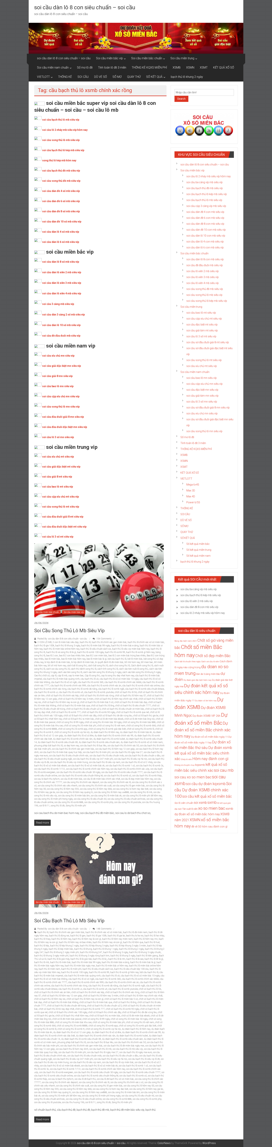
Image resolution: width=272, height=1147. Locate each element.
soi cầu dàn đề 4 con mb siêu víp (205, 211)
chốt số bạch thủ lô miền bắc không (60, 1002)
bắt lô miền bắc (134, 659)
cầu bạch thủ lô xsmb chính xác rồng (69, 985)
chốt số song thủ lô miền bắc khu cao (73, 1022)
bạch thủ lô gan (77, 935)
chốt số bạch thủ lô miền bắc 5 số (96, 702)
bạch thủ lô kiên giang (147, 955)
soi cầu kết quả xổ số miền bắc (207, 796)
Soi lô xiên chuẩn (183, 803)
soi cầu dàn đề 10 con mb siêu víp (206, 229)
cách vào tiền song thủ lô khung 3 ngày (102, 672)
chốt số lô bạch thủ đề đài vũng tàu (115, 715)
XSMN (190, 67)
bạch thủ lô (85, 642)
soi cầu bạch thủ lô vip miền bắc (118, 1062)
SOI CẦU (83, 77)
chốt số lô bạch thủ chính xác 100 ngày (68, 1012)
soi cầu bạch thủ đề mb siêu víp (61, 170)
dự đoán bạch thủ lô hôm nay (105, 732)
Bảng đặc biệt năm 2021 (185, 641)
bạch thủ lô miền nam (49, 969)
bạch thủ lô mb (41, 962)
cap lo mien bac (76, 675)
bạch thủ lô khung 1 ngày (105, 949)
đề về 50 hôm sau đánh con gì (209, 826)
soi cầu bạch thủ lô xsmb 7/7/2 (49, 769)
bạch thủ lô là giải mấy (58, 959)
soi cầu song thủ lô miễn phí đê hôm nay (142, 795)
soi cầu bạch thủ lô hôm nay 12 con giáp (115, 749)
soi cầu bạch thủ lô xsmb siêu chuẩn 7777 (122, 772)
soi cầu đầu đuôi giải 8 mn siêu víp (63, 416)
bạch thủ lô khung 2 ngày (187, 77)
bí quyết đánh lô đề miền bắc (109, 662)
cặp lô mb (62, 675)
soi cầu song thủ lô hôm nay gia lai (146, 1089)
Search (181, 98)
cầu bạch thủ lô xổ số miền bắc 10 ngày (119, 679)
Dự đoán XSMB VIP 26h (206, 715)
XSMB (177, 67)
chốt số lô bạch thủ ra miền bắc (78, 719)
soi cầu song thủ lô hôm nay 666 (96, 789)
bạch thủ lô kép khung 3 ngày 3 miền (128, 945)
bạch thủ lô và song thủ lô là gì (61, 652)
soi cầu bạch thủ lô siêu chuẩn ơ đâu (142, 755)
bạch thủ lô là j (100, 959)
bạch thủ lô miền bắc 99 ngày (95, 645)
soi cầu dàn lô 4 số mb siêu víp (60, 231)
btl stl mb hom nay (57, 665)
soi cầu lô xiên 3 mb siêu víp (202, 277)
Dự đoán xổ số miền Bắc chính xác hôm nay (202, 730)
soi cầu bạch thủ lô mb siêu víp (60, 119)
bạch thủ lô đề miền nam (135, 932)
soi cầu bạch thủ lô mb (100, 1049)
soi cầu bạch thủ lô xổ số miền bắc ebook (60, 1065)
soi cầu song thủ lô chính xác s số (126, 1082)
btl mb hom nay (132, 662)
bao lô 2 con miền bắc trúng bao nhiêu (127, 655)
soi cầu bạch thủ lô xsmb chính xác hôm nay (87, 769)
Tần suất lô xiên (190, 809)
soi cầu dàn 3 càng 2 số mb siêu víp (63, 314)
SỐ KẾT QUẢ (154, 77)
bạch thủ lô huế (151, 942)
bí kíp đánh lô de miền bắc (57, 662)
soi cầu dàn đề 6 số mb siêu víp (61, 201)
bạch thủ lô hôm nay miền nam (117, 939)
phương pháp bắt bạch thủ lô (48, 745)
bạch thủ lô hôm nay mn (146, 939)
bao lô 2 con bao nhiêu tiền (72, 655)
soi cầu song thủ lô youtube (127, 802)
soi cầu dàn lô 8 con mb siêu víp (205, 259)
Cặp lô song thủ (92, 675)
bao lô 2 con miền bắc (96, 655)
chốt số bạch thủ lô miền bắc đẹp (131, 702)
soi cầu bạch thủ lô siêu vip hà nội (130, 759)
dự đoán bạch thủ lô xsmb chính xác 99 (114, 735)
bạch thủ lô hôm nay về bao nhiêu (75, 942)
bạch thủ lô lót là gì (154, 959)
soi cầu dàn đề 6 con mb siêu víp (205, 217)
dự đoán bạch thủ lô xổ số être (78, 735)
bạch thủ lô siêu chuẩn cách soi (95, 649)
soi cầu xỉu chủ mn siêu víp (58, 355)
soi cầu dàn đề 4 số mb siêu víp (61, 190)
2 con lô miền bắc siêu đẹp (66, 642)
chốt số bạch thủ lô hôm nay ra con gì (60, 702)
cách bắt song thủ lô (98, 665)
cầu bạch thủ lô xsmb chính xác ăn (104, 685)
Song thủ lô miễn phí (76, 805)
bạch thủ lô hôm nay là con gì (86, 939)
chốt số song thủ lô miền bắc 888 (139, 722)
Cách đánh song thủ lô (142, 665)
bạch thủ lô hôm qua (133, 942)
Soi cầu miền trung (182, 58)
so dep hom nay (71, 745)
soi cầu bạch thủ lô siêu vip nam (104, 762)
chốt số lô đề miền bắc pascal (66, 1019)
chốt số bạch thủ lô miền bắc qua (73, 705)
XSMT (204, 67)
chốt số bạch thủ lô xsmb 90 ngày (98, 712)
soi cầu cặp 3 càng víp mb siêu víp (206, 206)
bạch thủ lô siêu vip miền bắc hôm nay (131, 649)
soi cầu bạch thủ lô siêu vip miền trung (69, 762)
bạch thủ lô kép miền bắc (61, 949)
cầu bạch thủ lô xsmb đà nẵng (82, 689)
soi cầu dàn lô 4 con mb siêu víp (205, 241)
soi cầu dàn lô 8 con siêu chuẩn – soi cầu (84, 7)
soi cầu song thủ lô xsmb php (98, 802)
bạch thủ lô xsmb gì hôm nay (140, 652)
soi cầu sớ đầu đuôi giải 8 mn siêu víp (208, 407)
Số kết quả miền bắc (198, 543)
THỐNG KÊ (65, 77)
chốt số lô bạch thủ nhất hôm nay (72, 1015)
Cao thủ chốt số (42, 675)
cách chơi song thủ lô (119, 665)
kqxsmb (200, 765)
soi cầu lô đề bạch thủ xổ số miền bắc (115, 1079)
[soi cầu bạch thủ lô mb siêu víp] (93, 870)
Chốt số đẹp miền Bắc (213, 656)
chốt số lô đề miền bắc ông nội (140, 719)
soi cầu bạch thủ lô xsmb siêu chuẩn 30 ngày (78, 772)
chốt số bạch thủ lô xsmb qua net (132, 712)
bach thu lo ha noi (134, 935)
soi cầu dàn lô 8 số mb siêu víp (60, 261)
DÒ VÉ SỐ (100, 77)
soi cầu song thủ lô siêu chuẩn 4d (90, 799)
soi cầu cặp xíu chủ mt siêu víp (204, 318)
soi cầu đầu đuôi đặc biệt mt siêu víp (64, 526)
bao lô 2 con (52, 655)
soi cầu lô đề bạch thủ (85, 1079)
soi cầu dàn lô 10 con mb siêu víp (205, 235)
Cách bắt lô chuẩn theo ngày (187, 661)
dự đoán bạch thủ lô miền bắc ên (136, 732)
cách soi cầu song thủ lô (58, 669)
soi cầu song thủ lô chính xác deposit (81, 782)
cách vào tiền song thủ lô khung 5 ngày (141, 672)
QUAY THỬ (134, 77)
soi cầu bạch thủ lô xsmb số (117, 775)
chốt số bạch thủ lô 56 (126, 692)
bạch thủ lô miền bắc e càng (125, 645)
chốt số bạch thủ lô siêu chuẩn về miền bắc (123, 709)
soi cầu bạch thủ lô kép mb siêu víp (63, 150)
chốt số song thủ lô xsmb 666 (141, 725)
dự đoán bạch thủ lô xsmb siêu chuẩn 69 (58, 742)
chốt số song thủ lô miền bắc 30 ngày (103, 722)
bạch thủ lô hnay (42, 939)
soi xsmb (200, 802)
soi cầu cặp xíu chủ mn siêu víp (204, 383)
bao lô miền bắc (52, 659)
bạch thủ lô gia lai (116, 935)
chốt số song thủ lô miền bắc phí (80, 725)
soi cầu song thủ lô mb (141, 792)
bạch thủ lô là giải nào (81, 959)
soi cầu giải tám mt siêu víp (202, 330)
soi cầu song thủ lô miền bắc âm (74, 795)
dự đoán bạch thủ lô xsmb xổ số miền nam (142, 742)
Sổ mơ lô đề (85, 67)
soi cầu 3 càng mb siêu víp (58, 303)
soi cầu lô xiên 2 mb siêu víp (202, 271)
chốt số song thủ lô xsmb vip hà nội (72, 732)
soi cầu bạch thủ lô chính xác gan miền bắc (73, 749)
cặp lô (54, 675)
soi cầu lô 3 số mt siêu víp (57, 536)
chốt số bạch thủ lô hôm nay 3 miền (75, 699)
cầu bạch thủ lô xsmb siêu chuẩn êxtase (144, 689)
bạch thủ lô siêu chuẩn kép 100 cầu (131, 969)
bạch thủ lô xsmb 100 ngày (90, 652)
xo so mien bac (211, 808)
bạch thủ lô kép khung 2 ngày (64, 945)
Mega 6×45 (192, 484)
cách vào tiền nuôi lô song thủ (133, 669)
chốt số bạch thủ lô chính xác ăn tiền (52, 992)
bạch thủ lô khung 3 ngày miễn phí (51, 955)
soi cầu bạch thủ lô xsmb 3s (149, 765)
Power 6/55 (193, 502)
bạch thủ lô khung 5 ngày (122, 955)
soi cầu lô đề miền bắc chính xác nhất (101, 779)
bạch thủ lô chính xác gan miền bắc (109, 642)
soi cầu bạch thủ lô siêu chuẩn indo (107, 755)
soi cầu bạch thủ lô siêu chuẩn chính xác (68, 755)
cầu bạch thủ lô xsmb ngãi (111, 689)
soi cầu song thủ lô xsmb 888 (68, 802)
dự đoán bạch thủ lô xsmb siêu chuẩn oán (99, 742)
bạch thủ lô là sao (134, 959)
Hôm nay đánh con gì (210, 759)
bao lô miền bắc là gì (97, 659)
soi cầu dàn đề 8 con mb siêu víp (205, 223)
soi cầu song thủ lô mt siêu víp (60, 506)
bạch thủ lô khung (83, 949)
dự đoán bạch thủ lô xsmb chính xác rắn (72, 739)
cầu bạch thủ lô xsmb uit (71, 692)
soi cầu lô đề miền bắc (71, 779)
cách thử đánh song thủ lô (83, 669)
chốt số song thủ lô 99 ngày (70, 722)
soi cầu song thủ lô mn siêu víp (61, 406)
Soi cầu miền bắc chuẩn (146, 58)
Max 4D (190, 496)
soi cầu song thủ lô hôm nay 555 (63, 789)
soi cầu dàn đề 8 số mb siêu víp (61, 211)
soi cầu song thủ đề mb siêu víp (61, 180)
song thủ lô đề (58, 805)
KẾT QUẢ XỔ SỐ (223, 67)
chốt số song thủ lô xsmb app (72, 729)
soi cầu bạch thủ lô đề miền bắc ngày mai (124, 1045)
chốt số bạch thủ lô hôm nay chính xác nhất (116, 699)
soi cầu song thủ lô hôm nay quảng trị (74, 792)
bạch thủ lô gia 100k (44, 645)
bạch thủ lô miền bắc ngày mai (80, 965)
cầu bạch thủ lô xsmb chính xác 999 (68, 685)
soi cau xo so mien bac (192, 777)
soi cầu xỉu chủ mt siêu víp (58, 456)
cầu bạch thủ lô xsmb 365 (90, 682)
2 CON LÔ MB (45, 642)
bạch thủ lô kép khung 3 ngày (94, 945)
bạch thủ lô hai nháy (154, 935)
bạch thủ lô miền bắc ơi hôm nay (112, 965)
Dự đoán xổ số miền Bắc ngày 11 (209, 736)
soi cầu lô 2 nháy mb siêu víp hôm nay (65, 129)
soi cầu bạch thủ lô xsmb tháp (147, 775)
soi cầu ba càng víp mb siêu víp (204, 182)
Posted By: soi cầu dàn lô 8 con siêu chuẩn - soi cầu (62, 638)
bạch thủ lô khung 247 (91, 952)
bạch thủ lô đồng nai (59, 935)
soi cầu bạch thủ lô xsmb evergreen (56, 1072)
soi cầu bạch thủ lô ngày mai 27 (127, 752)
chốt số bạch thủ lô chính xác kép (62, 695)
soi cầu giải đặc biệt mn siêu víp (61, 365)
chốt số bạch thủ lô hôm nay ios (50, 999)
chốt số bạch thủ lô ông (102, 705)
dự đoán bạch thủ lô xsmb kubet (109, 739)
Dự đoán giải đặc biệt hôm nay (197, 680)
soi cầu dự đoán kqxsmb (206, 784)
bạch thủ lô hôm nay (61, 939)
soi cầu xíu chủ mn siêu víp (202, 413)
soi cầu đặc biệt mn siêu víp (202, 389)
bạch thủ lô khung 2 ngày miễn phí (62, 952)
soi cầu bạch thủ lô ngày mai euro (135, 1052)
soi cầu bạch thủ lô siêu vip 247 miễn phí (93, 759)
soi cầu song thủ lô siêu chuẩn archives (126, 799)
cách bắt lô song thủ (77, 665)
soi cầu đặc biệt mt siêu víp (202, 324)
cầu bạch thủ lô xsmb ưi (46, 692)
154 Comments (104, 638)
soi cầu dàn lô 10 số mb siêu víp (61, 325)
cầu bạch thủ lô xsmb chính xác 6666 (123, 682)
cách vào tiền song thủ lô (70, 672)
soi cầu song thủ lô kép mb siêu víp (206, 300)
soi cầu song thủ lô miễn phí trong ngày (53, 799)
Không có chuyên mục (184, 765)
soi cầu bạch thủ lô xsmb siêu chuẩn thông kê (80, 775)
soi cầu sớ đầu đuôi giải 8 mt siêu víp (207, 342)
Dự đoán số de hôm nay (206, 700)
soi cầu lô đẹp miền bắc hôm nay (137, 779)
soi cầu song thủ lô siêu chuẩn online (84, 1099)
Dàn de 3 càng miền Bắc (208, 674)
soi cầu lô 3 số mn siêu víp (58, 437)
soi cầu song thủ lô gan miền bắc (129, 785)
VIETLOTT (43, 77)
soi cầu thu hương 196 (73, 1102)
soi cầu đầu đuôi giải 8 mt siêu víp (62, 516)
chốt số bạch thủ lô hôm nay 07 (130, 695)
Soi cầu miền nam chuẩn (53, 67)
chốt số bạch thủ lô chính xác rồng (97, 695)
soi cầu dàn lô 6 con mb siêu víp (205, 247)
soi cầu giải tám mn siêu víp (202, 395)
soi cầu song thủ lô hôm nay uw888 (111, 792)
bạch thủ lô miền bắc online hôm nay (61, 649)
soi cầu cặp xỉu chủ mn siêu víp (60, 396)
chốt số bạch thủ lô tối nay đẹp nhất (56, 1009)
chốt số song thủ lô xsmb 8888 (72, 1025)
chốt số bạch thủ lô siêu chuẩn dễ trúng (66, 1005)
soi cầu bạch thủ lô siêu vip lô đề (144, 1059)
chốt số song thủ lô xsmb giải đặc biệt (107, 729)
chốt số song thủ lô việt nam (111, 725)
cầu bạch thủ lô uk (90, 679)
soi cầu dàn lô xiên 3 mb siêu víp (61, 282)
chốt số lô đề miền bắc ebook (109, 719)
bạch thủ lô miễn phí (71, 969)
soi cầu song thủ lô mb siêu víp (61, 140)
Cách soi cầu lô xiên (210, 661)
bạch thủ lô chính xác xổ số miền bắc (146, 642)
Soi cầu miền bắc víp (109, 58)
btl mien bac (147, 662)
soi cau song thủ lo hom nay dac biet (130, 789)
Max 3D (190, 490)
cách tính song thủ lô (108, 669)
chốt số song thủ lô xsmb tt (71, 1029)
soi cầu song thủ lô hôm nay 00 (139, 1085)
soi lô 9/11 (44, 805)
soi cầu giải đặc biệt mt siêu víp (61, 466)
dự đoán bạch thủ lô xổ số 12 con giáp (72, 1032)
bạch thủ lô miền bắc (60, 962)
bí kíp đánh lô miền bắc (82, 662)
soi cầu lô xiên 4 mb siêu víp (202, 283)
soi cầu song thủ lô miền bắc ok (106, 795)
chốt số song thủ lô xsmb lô (140, 729)
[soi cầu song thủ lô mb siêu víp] (99, 580)
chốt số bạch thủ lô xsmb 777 (66, 712)
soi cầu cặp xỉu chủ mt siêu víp (60, 496)
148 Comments (104, 928)
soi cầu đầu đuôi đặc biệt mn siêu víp (64, 426)
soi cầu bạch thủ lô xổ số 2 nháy (137, 762)
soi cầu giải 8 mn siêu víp (57, 376)
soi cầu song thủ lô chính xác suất (95, 785)
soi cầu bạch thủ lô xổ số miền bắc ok (86, 765)
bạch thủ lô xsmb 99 (115, 652)
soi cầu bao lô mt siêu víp (57, 486)
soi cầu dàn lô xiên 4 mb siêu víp (61, 293)
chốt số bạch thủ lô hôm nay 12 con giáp (62, 995)
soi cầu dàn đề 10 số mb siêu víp (61, 221)
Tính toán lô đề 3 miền (112, 67)
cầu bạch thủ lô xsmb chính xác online (141, 685)
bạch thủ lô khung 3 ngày (67, 645)
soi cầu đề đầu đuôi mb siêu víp (61, 335)
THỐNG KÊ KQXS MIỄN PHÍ (149, 67)
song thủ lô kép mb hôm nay (59, 160)
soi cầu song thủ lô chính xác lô (115, 782)
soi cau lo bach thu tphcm (47, 779)
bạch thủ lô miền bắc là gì (142, 962)
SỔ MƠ (117, 77)
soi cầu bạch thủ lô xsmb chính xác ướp (129, 769)
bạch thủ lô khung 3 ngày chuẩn (145, 952)
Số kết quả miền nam (198, 555)
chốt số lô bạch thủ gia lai (145, 715)
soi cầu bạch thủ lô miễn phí (96, 752)
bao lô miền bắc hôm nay (73, 659)
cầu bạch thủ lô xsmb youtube (99, 692)
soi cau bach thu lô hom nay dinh (72, 1049)
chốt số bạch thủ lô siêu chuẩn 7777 (133, 705)
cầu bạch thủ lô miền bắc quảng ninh (61, 679)
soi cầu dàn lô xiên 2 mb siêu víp (61, 272)
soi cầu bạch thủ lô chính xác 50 (123, 745)
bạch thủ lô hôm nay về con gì (107, 942)
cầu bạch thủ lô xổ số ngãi (64, 682)
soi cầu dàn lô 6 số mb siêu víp (60, 241)
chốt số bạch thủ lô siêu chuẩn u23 (83, 709)
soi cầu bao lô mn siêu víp (57, 386)
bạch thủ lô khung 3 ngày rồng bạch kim (89, 955)
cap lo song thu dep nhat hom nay (117, 675)
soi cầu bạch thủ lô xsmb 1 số (120, 765)
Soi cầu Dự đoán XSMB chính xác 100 (203, 790)
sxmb (212, 802)
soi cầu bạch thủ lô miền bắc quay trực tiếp (61, 752)
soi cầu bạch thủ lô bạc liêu (93, 745)
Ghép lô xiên (186, 759)
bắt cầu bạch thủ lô (117, 659)
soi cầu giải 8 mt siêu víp (57, 476)
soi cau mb (224, 770)
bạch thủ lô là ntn (116, 959)
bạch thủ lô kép (41, 945)
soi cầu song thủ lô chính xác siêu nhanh (57, 785)
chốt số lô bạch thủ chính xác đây (80, 715)
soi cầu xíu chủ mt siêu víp (201, 366)
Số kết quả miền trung (198, 549)
